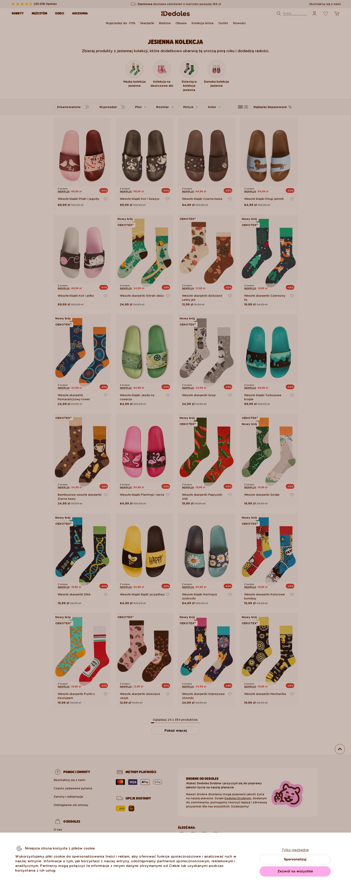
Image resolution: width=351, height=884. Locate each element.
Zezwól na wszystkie (295, 871)
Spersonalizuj (295, 859)
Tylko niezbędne (295, 850)
